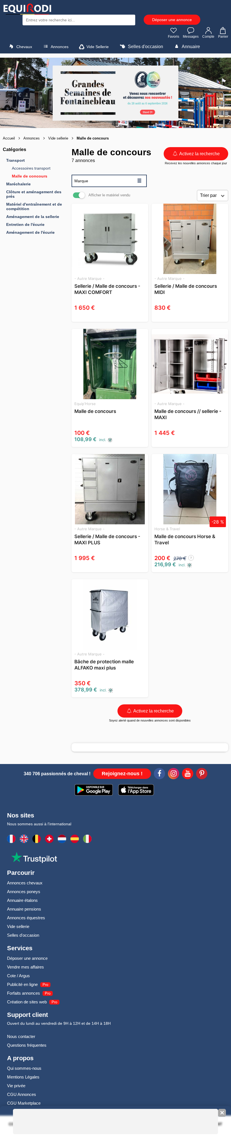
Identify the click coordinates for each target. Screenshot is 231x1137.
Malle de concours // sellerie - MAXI (187, 414)
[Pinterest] (201, 774)
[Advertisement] (45, 329)
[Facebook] (159, 774)
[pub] (115, 93)
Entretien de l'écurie (25, 224)
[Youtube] (187, 774)
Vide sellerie (18, 926)
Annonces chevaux (25, 882)
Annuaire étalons (22, 900)
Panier (223, 37)
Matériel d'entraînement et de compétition (34, 206)
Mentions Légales (23, 1077)
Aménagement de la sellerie (32, 216)
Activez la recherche (199, 153)
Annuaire (190, 46)
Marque (108, 180)
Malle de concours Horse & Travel (184, 539)
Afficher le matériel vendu (109, 195)
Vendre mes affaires (25, 967)
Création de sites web (27, 1001)
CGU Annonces (21, 1094)
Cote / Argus (18, 975)
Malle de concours (29, 176)
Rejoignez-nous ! (122, 773)
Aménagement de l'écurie (30, 232)
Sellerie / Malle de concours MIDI (185, 289)
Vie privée (16, 1085)
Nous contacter (21, 1036)
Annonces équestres (26, 917)
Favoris (173, 37)
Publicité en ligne (22, 984)
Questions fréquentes (26, 1045)
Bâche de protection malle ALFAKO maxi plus (104, 665)
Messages (191, 37)
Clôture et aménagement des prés (33, 194)
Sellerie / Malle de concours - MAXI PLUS (107, 539)
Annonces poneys (23, 891)
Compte (208, 37)
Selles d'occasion (145, 46)
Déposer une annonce (172, 19)
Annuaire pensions (24, 909)
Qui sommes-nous (24, 1068)
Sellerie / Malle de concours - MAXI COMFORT (107, 289)
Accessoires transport (31, 168)
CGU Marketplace (24, 1103)
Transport (15, 160)
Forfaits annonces (23, 993)
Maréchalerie (18, 184)
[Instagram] (173, 774)
